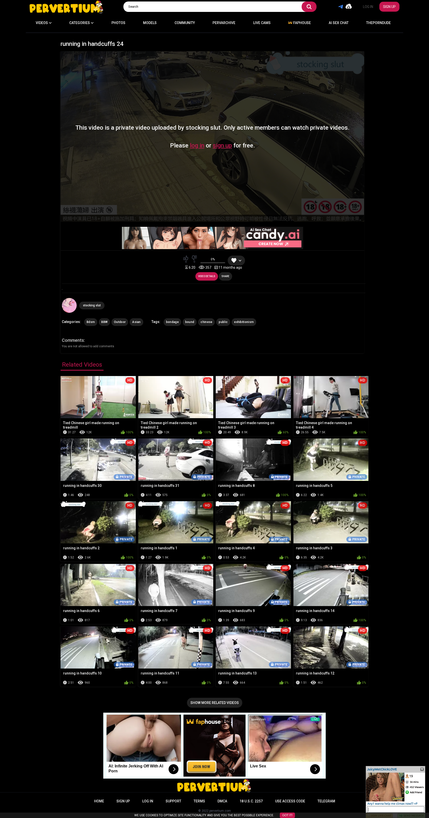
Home (99, 801)
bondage (172, 322)
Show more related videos (214, 703)
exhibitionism (244, 322)
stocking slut (92, 305)
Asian (136, 322)
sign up (222, 145)
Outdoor (120, 322)
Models (150, 23)
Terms (199, 801)
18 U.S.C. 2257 (251, 801)
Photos (118, 23)
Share (225, 276)
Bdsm (91, 322)
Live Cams (262, 23)
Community (185, 23)
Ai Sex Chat (339, 23)
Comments (73, 340)
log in (197, 145)
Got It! (287, 815)
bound (189, 322)
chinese (206, 322)
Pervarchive (224, 23)
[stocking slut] (69, 305)
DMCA (222, 801)
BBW (104, 322)
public (223, 322)
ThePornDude (378, 23)
